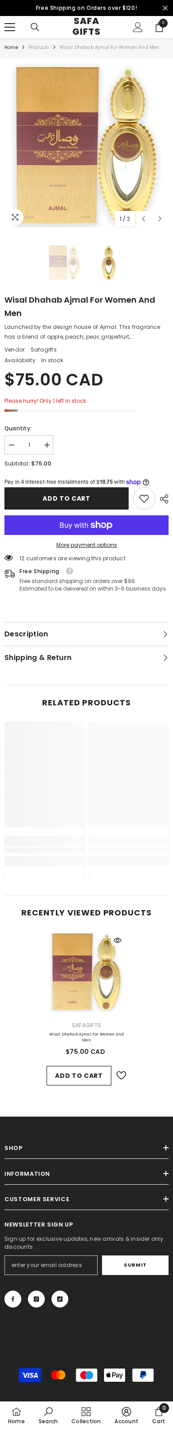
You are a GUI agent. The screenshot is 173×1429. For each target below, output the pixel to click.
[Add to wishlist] (121, 1075)
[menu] (9, 27)
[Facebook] (12, 1299)
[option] (86, 145)
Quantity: (17, 428)
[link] (144, 498)
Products (39, 47)
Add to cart (66, 498)
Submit (135, 1264)
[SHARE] (162, 499)
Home (11, 47)
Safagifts (44, 349)
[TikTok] (59, 1299)
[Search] (35, 27)
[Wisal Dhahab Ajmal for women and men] (86, 971)
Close (165, 8)
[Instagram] (36, 1299)
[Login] (138, 27)
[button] (143, 219)
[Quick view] (117, 940)
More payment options (86, 545)
